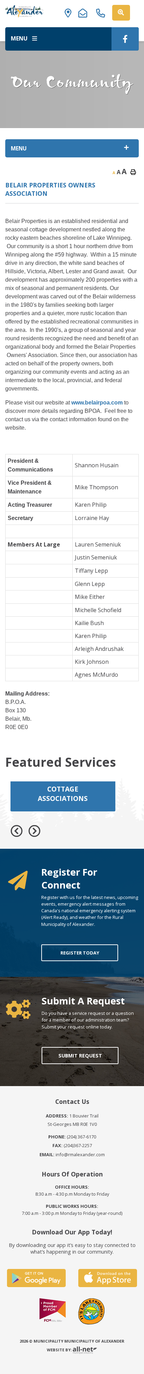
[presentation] (16, 831)
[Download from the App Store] (107, 1278)
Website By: (60, 1349)
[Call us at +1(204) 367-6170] (103, 11)
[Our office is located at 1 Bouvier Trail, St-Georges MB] (70, 11)
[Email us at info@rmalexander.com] (85, 11)
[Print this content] (133, 172)
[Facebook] (125, 39)
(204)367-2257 (72, 1145)
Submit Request (80, 1055)
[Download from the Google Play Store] (36, 1278)
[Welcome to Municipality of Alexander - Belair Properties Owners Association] (24, 11)
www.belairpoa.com (97, 403)
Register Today (79, 953)
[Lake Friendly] (91, 1311)
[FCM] (52, 1311)
